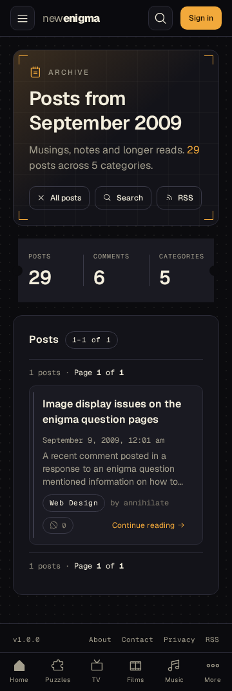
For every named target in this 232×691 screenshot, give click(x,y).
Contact (137, 639)
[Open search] (160, 18)
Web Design (74, 502)
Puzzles (58, 680)
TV (96, 680)
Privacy (179, 639)
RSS (185, 198)
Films (135, 680)
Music (174, 680)
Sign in (201, 18)
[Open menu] (22, 18)
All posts (65, 198)
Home (19, 680)
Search (130, 198)
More (213, 680)
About (100, 639)
